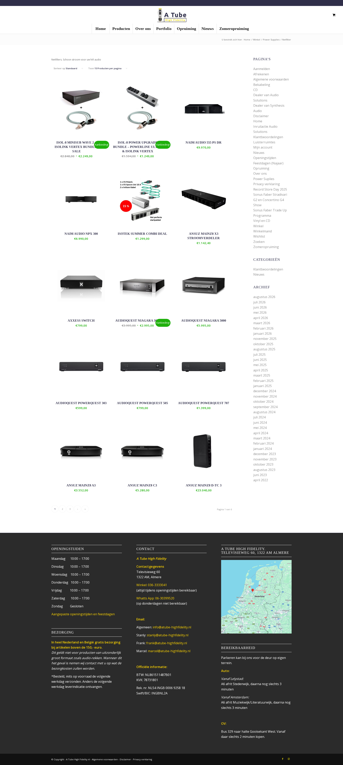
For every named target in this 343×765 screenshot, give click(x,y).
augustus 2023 (264, 470)
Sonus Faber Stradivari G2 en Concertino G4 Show (270, 199)
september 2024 (265, 407)
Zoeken (259, 242)
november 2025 (265, 338)
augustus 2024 (264, 412)
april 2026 (260, 318)
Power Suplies (263, 179)
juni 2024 (260, 422)
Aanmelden (261, 69)
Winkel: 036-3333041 (151, 585)
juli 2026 (259, 302)
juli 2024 (259, 417)
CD (255, 90)
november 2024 (265, 396)
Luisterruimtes (264, 142)
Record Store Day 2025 (270, 189)
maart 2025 (261, 375)
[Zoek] (320, 15)
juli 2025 (259, 354)
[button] (53, 165)
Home (257, 121)
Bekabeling (261, 84)
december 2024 (264, 391)
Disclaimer (261, 116)
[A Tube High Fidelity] (171, 15)
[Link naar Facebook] (283, 759)
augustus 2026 (264, 297)
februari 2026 (263, 328)
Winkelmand (262, 231)
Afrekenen (261, 74)
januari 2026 (262, 333)
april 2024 (260, 433)
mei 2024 (260, 428)
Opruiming (261, 168)
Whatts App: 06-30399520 (155, 598)
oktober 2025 (263, 344)
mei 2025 (260, 365)
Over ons (260, 173)
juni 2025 (260, 360)
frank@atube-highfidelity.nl (166, 643)
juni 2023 (260, 475)
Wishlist (259, 236)
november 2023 (265, 459)
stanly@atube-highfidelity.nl (167, 635)
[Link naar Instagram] (289, 759)
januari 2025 (262, 386)
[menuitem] (101, 29)
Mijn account (262, 147)
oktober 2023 (263, 464)
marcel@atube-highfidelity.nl (169, 651)
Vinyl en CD (261, 221)
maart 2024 (261, 438)
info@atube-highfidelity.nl (172, 627)
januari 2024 (262, 449)
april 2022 (260, 480)
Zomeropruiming (266, 247)
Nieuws (258, 153)
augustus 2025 (264, 349)
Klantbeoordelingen (268, 137)
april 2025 (260, 370)
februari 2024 (263, 443)
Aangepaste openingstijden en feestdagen (83, 614)
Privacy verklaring (266, 184)
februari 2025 (263, 381)
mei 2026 (260, 312)
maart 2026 (261, 323)
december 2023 (264, 454)
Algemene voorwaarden (271, 79)
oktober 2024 (263, 401)
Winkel (258, 226)
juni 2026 (260, 307)
